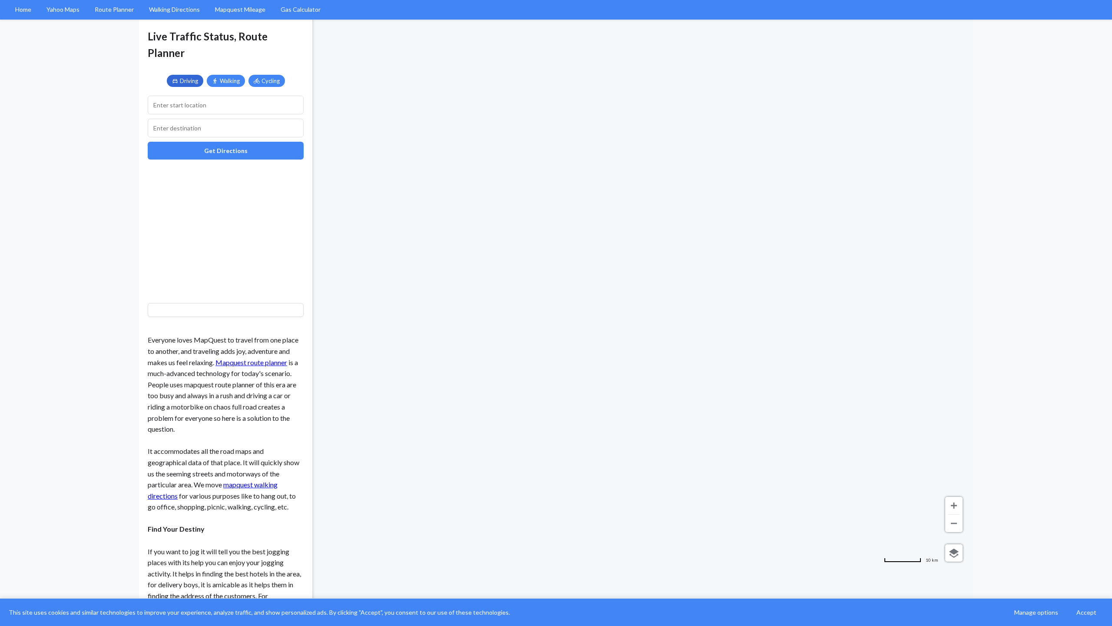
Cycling (270, 80)
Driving (189, 80)
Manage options (1036, 612)
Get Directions (226, 150)
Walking (230, 80)
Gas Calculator (301, 9)
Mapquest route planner (251, 362)
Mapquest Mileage (240, 9)
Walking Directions (174, 9)
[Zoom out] (954, 523)
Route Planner (114, 9)
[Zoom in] (954, 505)
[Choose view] (954, 553)
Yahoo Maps (62, 9)
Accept (1086, 612)
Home (23, 9)
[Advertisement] (226, 229)
